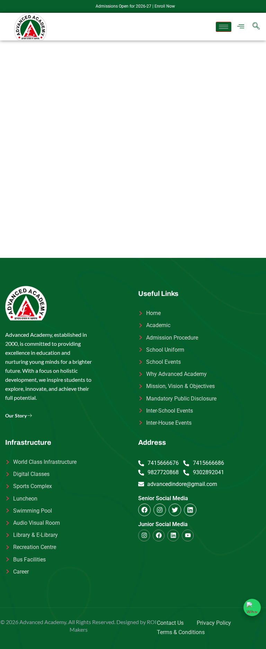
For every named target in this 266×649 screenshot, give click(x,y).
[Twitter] (175, 510)
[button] (241, 26)
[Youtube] (188, 535)
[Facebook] (144, 510)
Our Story (16, 415)
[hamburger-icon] (223, 27)
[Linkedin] (190, 510)
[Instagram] (159, 510)
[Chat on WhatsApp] (252, 607)
